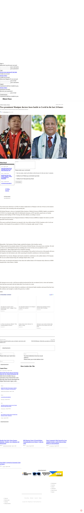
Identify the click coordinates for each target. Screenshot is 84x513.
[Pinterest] (31, 112)
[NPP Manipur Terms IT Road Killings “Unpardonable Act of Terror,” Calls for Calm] (34, 432)
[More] (40, 112)
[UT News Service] (1, 112)
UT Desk (4, 466)
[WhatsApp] (36, 112)
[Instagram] (9, 489)
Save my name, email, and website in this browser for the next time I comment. (35, 173)
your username (15, 67)
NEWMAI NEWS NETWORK (5, 391)
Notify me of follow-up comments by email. (28, 176)
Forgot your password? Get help (8, 72)
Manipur (8, 104)
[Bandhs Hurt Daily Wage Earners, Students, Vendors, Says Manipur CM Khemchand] (10, 432)
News (1, 412)
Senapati (47, 445)
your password (14, 68)
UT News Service (7, 196)
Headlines (5, 104)
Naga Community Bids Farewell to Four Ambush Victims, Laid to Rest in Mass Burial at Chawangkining (56, 442)
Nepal (2, 166)
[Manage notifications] (81, 510)
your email (13, 81)
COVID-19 (1, 104)
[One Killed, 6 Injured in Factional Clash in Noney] (10, 454)
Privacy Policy (3, 75)
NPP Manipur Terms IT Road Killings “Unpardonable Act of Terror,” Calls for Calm (33, 442)
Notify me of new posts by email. (25, 179)
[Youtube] (13, 489)
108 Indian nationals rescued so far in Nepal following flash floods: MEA (9, 406)
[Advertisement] (27, 234)
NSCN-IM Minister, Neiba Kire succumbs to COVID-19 (43, 341)
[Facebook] (23, 112)
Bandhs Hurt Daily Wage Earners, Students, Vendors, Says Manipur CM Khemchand (9, 442)
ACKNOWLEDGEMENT (6, 183)
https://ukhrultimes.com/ (7, 198)
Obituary (2, 181)
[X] (27, 112)
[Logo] (7, 99)
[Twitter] (5, 489)
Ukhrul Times (3, 399)
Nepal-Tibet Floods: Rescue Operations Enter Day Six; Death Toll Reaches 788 (6, 169)
